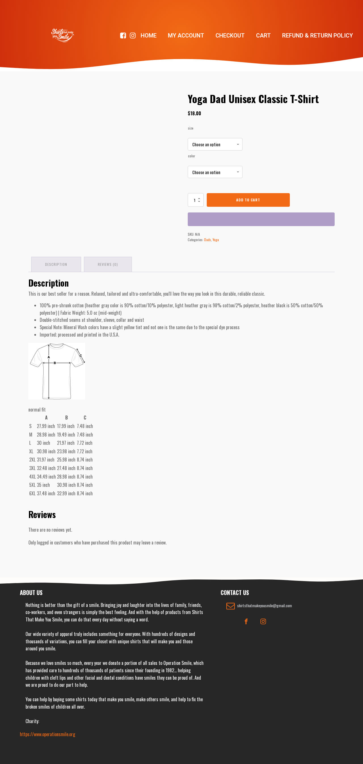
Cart (263, 35)
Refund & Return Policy (317, 35)
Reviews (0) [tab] (108, 264)
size (190, 128)
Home (149, 35)
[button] (259, 606)
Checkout (230, 35)
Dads (207, 239)
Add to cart (248, 199)
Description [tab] (56, 264)
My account (186, 35)
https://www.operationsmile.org (47, 734)
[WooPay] (261, 219)
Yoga (216, 239)
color (191, 155)
